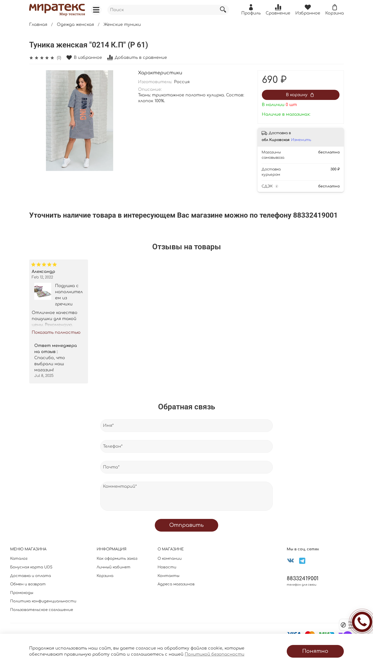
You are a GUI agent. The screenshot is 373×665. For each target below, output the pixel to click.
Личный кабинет (113, 567)
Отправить (186, 525)
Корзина (105, 576)
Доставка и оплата (30, 576)
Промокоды (21, 593)
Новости (167, 567)
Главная (38, 24)
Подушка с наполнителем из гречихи (69, 295)
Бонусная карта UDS (31, 567)
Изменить (301, 140)
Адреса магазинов (176, 584)
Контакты (168, 576)
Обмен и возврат (28, 584)
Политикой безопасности (214, 654)
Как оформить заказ (117, 558)
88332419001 (302, 579)
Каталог (18, 558)
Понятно (315, 651)
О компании (170, 558)
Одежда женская (75, 24)
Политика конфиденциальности (43, 601)
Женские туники (122, 24)
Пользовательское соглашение (41, 610)
